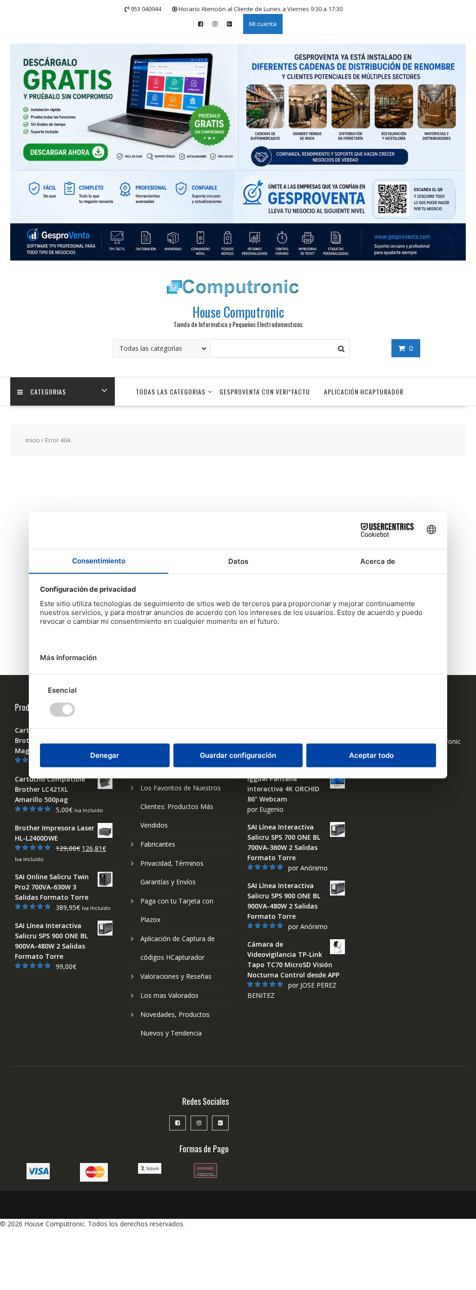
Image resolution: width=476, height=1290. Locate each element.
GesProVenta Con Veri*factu (264, 391)
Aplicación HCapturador (363, 391)
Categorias (48, 391)
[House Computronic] (238, 258)
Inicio (33, 440)
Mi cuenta (263, 24)
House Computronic (238, 311)
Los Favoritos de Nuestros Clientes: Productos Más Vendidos (180, 806)
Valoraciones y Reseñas (176, 976)
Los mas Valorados (169, 995)
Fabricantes (157, 844)
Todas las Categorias (170, 391)
